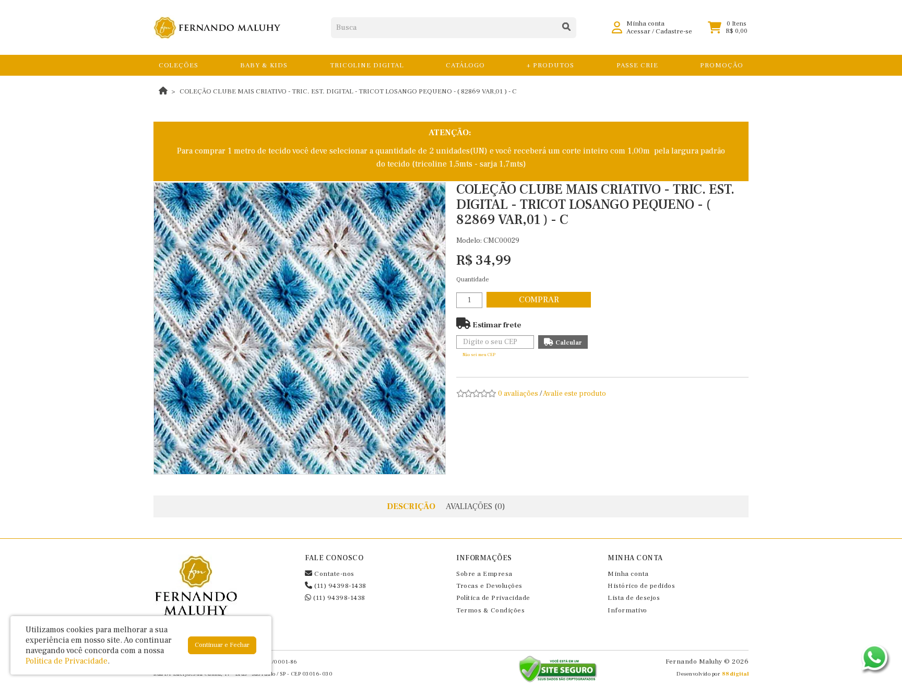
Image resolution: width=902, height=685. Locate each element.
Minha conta (628, 574)
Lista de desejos (634, 598)
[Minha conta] (617, 27)
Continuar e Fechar (222, 645)
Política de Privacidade (493, 598)
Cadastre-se (674, 31)
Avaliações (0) (475, 506)
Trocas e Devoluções (489, 586)
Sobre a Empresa (484, 574)
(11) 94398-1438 (339, 586)
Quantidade (472, 280)
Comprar (539, 299)
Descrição (411, 506)
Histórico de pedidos (641, 586)
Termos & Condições (490, 610)
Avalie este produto (574, 393)
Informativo (627, 610)
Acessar (638, 31)
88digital (735, 673)
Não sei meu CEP (478, 355)
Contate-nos (333, 574)
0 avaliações (518, 393)
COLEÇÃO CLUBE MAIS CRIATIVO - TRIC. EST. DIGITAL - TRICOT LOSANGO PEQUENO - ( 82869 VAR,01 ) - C (348, 91)
